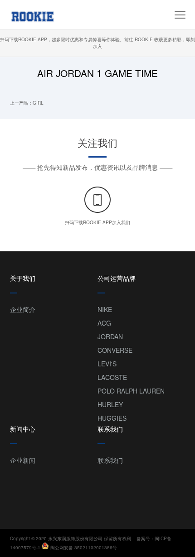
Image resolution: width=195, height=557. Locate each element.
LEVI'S (107, 363)
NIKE (105, 309)
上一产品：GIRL (27, 103)
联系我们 (110, 460)
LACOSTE (112, 377)
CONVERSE (115, 350)
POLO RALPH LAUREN (131, 390)
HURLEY (110, 404)
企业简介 (22, 309)
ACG (104, 322)
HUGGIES (112, 418)
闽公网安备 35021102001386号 (83, 547)
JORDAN (110, 336)
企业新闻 (22, 460)
